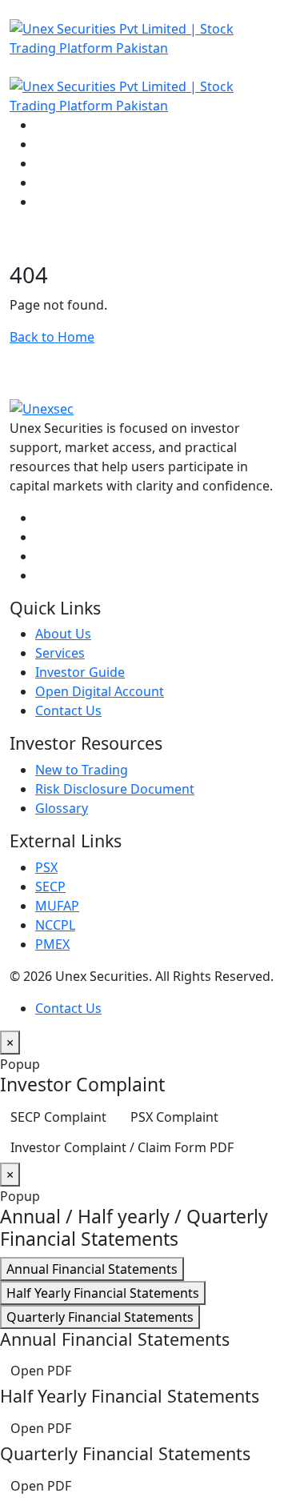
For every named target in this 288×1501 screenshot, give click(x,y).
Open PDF (40, 1370)
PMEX (52, 944)
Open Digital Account (99, 691)
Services (60, 653)
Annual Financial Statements (92, 1269)
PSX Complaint (174, 1117)
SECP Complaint (58, 1117)
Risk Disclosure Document (114, 789)
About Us (63, 633)
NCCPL (55, 925)
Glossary (61, 808)
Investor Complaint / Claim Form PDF (122, 1147)
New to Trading (81, 770)
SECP (50, 886)
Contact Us (68, 710)
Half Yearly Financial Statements (102, 1293)
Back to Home (52, 337)
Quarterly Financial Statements (100, 1317)
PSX (46, 867)
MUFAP (57, 906)
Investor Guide (80, 672)
